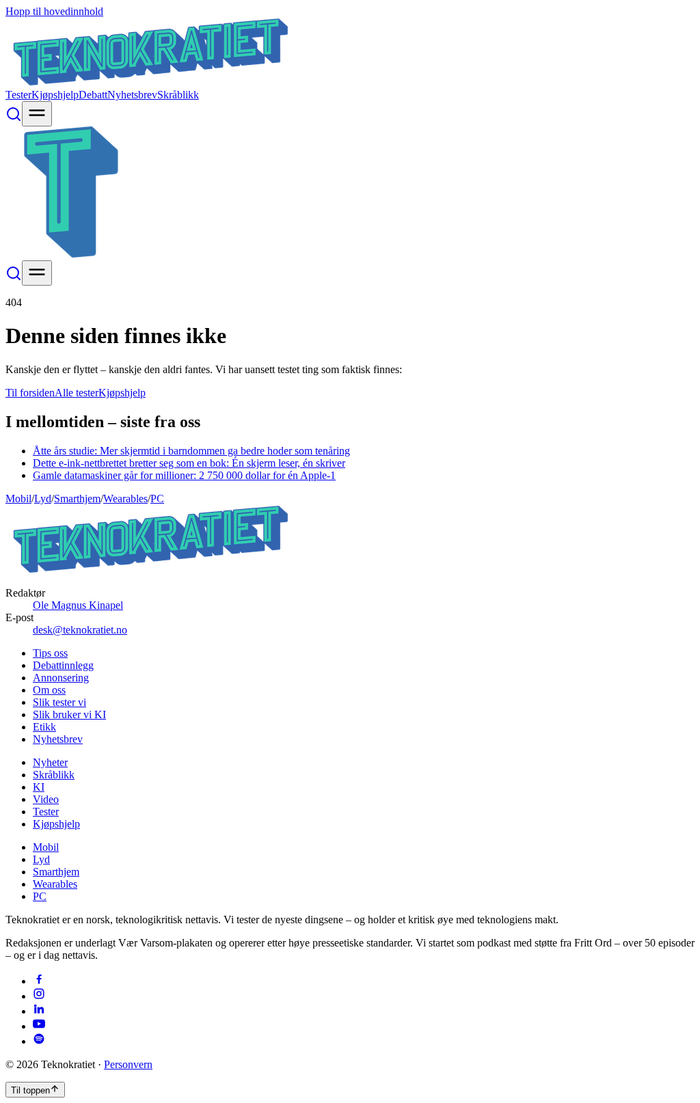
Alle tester (76, 392)
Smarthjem (77, 498)
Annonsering (61, 677)
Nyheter (50, 762)
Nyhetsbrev (132, 94)
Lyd (42, 498)
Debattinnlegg (63, 665)
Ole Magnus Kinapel (78, 605)
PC (157, 498)
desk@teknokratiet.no (80, 630)
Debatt (93, 94)
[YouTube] (39, 1026)
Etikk (44, 727)
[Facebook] (39, 981)
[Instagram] (39, 996)
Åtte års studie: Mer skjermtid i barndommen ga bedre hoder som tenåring (191, 451)
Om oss (49, 690)
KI (38, 787)
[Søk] (13, 118)
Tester (18, 94)
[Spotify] (39, 1041)
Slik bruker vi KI (69, 714)
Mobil (18, 498)
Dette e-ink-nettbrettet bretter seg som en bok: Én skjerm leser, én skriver (189, 463)
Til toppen (30, 1090)
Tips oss (50, 653)
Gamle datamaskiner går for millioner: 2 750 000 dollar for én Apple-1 (184, 475)
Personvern (128, 1064)
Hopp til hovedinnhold (54, 11)
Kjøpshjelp (55, 94)
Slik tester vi (59, 702)
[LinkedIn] (39, 1011)
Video (46, 799)
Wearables (125, 498)
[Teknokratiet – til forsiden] (150, 82)
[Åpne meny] (37, 113)
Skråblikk (178, 94)
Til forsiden (30, 392)
